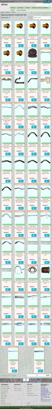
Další (48, 375)
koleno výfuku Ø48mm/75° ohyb (45, 173)
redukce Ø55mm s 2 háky (33, 308)
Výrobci (27, 8)
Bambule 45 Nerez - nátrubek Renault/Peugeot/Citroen (32, 38)
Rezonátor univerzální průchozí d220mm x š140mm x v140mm (45, 309)
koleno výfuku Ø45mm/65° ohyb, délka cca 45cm (19, 146)
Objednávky (29, 388)
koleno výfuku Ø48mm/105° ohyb (32, 145)
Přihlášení (3, 398)
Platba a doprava (5, 386)
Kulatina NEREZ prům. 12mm (45, 254)
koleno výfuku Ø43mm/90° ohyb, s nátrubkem (19, 119)
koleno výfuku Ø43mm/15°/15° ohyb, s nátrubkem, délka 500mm (6, 120)
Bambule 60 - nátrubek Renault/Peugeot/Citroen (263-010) (19, 65)
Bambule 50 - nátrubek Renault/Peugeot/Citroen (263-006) (45, 38)
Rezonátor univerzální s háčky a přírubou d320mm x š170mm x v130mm (45, 336)
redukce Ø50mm (19, 307)
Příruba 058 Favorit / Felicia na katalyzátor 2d (32, 281)
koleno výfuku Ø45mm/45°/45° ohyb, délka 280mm (45, 119)
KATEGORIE (20, 8)
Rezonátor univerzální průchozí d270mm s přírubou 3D (6, 336)
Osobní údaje (30, 386)
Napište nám (4, 395)
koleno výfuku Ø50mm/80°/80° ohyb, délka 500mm (45, 201)
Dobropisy (29, 390)
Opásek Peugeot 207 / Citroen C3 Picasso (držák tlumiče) (19, 282)
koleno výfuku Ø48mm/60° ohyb (32, 173)
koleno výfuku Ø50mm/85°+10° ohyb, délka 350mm (6, 228)
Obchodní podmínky (5, 388)
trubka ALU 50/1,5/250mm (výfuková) (39, 363)
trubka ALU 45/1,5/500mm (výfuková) (13, 363)
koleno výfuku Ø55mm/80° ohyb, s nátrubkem (19, 255)
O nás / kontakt (21, 10)
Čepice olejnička (32, 63)
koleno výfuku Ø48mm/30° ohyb (6, 173)
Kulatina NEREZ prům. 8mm (6, 281)
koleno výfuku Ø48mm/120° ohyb (45, 145)
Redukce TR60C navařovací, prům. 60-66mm (45, 282)
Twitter (24, 379)
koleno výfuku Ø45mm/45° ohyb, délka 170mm (32, 119)
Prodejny (3, 402)
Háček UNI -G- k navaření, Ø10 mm (19, 91)
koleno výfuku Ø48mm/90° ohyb (6, 200)
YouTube (27, 379)
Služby (13, 10)
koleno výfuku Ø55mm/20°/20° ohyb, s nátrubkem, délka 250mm (19, 228)
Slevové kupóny (30, 393)
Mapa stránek (4, 397)
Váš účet (29, 384)
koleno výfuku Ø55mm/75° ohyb (6, 254)
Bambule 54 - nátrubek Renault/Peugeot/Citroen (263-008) (6, 65)
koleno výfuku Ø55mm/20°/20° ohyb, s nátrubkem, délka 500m (32, 228)
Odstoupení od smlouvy (6, 404)
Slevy (15, 386)
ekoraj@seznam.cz (28, 408)
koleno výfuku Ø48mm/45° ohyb (19, 173)
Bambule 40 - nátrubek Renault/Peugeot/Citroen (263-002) (6, 38)
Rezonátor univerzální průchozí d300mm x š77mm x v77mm (32, 336)
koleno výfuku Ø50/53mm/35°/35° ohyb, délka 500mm (19, 201)
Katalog (13, 8)
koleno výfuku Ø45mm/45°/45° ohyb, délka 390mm (6, 146)
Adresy (28, 391)
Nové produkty (17, 388)
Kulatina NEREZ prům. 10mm (32, 254)
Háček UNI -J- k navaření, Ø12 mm (32, 91)
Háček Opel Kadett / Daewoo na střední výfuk (7, 92)
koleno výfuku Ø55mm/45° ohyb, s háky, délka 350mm (45, 228)
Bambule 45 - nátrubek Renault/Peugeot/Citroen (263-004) (19, 38)
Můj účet (3, 400)
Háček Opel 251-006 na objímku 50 (45, 64)
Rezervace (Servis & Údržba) (40, 8)
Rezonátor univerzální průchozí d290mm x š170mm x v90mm (19, 336)
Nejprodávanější (17, 390)
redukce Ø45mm (6, 307)
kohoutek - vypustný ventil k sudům (45, 91)
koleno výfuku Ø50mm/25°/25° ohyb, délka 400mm (32, 201)
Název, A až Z (42, 18)
